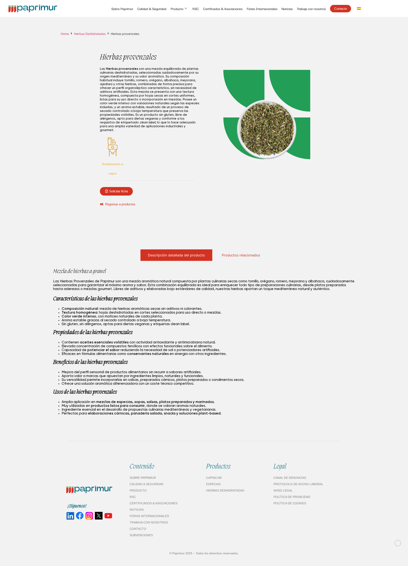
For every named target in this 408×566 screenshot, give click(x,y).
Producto (177, 8)
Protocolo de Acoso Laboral (298, 484)
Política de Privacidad (291, 497)
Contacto (138, 528)
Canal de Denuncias (289, 477)
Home (65, 34)
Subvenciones (141, 535)
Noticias (287, 8)
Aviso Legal (283, 490)
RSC (196, 8)
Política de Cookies (289, 503)
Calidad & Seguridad (151, 8)
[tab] (176, 255)
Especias (213, 484)
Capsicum (214, 477)
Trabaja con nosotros (311, 8)
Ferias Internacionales (262, 8)
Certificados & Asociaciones (222, 8)
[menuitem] (359, 8)
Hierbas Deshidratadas (90, 34)
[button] (116, 191)
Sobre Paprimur (122, 8)
